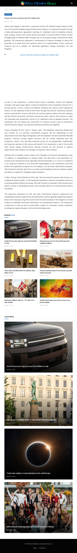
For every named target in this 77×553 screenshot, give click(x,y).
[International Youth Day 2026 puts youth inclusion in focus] (38, 507)
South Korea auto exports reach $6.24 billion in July (20, 242)
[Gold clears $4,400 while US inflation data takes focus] (20, 259)
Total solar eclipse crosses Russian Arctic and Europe (28, 473)
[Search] (71, 3)
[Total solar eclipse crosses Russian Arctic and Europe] (38, 454)
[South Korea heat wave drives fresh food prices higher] (56, 288)
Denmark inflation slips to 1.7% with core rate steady (19, 301)
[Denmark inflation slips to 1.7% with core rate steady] (20, 288)
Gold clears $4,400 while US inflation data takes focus (19, 272)
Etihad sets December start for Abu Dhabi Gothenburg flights (31, 420)
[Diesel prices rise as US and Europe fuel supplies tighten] (56, 229)
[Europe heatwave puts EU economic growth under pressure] (56, 259)
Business (8, 14)
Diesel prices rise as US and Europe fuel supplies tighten (54, 242)
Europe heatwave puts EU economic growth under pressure (56, 272)
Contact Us (42, 548)
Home (6, 9)
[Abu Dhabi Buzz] (38, 3)
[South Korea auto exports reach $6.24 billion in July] (20, 229)
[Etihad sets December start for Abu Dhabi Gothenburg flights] (38, 400)
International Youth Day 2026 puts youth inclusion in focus (30, 527)
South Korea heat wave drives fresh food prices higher (55, 301)
